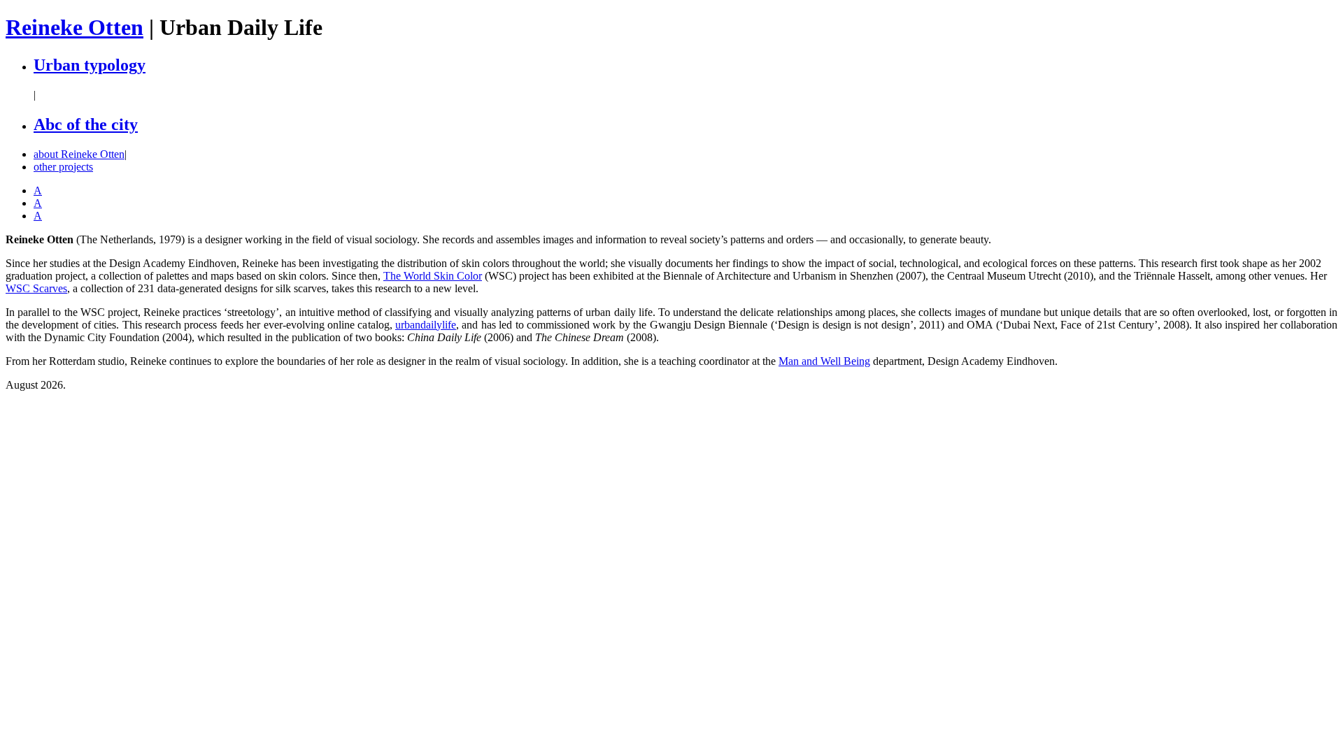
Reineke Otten (74, 27)
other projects (63, 167)
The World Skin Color (432, 276)
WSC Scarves (36, 288)
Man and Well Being (824, 361)
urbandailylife (425, 325)
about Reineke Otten (79, 154)
